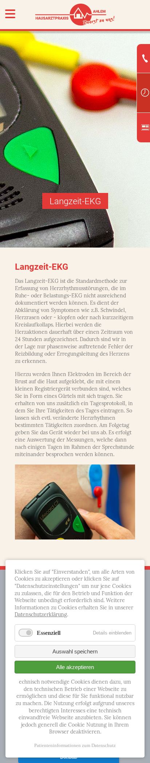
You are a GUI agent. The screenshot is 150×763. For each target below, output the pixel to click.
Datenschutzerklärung (41, 615)
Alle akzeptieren (75, 667)
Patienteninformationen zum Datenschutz (75, 745)
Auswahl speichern (75, 651)
